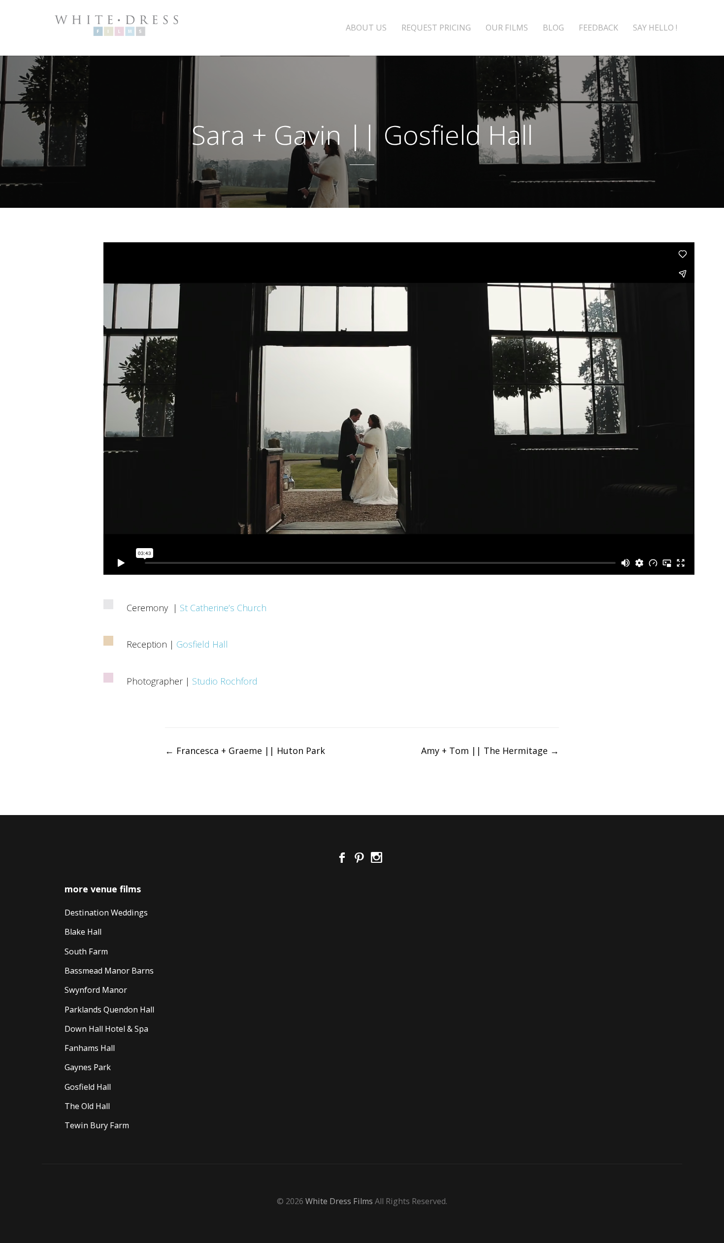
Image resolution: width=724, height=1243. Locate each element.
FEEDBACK (598, 28)
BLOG (553, 28)
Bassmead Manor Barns (109, 970)
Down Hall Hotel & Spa (106, 1028)
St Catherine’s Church (223, 608)
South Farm (86, 951)
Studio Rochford (225, 681)
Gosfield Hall (202, 644)
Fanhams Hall (90, 1048)
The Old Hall (87, 1106)
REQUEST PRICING (436, 28)
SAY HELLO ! (655, 28)
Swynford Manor (96, 989)
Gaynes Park (88, 1067)
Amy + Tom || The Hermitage (490, 750)
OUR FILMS (507, 28)
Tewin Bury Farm (97, 1125)
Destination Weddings (106, 912)
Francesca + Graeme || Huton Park (245, 750)
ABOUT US (366, 28)
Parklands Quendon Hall (109, 1009)
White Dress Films (339, 1201)
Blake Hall (83, 931)
